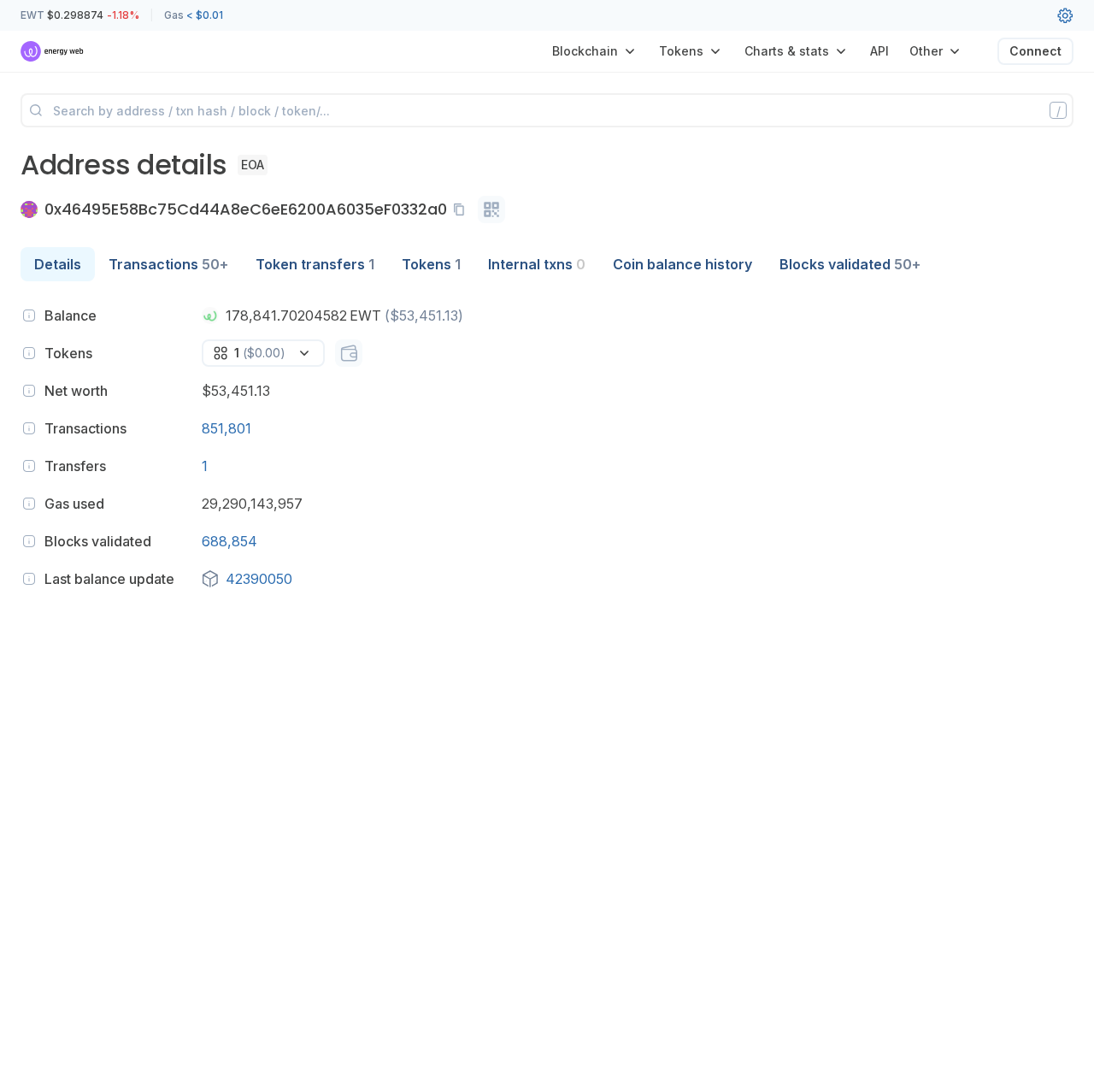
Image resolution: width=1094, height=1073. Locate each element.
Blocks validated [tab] (849, 264)
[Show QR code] (491, 209)
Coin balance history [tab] (682, 264)
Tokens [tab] (431, 264)
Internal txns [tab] (536, 264)
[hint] (29, 315)
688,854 (229, 541)
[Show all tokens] (348, 353)
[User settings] (1064, 15)
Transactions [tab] (168, 264)
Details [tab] (57, 264)
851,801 (226, 428)
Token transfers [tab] (315, 264)
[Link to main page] (53, 51)
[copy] (462, 209)
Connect (1035, 51)
